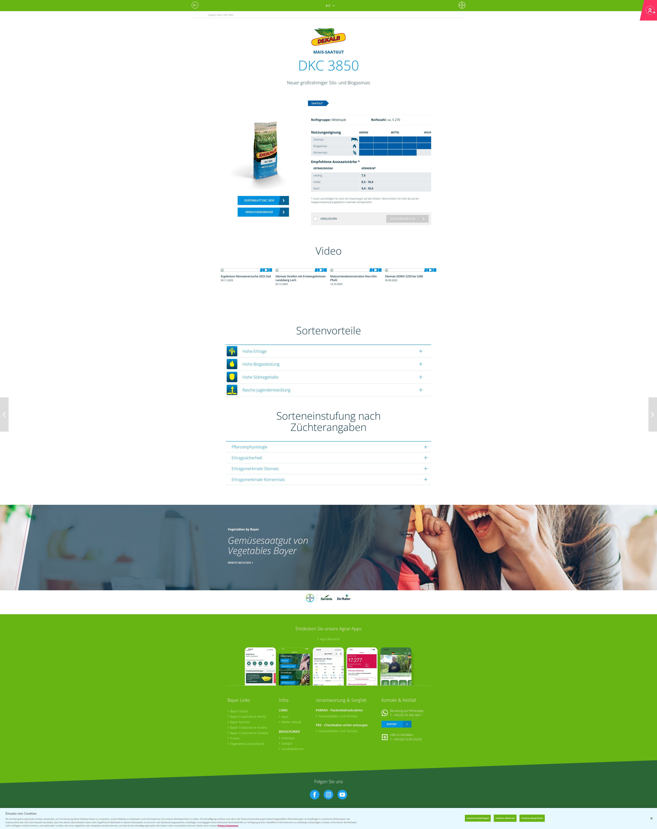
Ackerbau (288, 738)
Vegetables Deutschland (247, 744)
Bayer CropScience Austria (248, 727)
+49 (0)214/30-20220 (407, 739)
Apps (284, 717)
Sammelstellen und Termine (338, 716)
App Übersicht (330, 639)
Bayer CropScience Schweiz (249, 733)
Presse (234, 738)
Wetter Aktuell (291, 722)
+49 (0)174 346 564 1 (407, 715)
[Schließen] (651, 818)
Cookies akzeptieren (532, 818)
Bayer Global (239, 711)
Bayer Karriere (240, 722)
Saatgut (286, 743)
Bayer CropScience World (248, 716)
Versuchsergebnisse (259, 212)
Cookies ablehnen (505, 818)
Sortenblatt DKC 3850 (259, 200)
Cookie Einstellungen (478, 818)
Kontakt (392, 724)
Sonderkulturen (292, 749)
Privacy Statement (228, 825)
